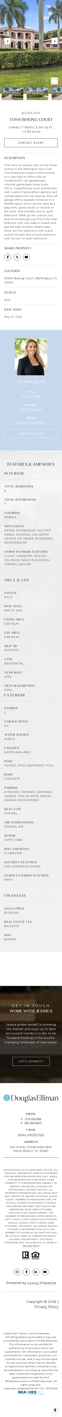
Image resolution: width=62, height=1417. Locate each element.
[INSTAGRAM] (17, 1271)
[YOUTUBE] (45, 1271)
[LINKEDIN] (35, 1271)
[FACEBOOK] (26, 1271)
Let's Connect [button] (31, 1061)
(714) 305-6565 (33, 1119)
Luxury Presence (42, 1283)
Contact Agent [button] (31, 142)
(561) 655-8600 (31, 409)
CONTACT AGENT (31, 433)
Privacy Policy (47, 1307)
